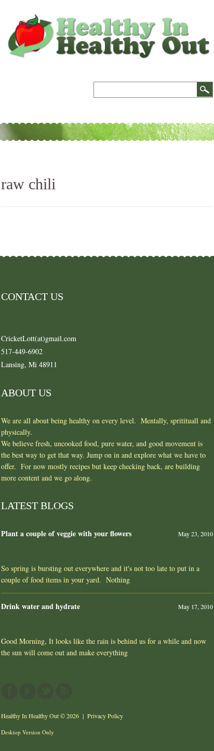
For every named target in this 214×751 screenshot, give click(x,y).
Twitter (45, 691)
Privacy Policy (105, 715)
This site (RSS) (64, 691)
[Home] (107, 19)
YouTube (27, 691)
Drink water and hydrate (40, 606)
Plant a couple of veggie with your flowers (66, 533)
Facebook (9, 691)
